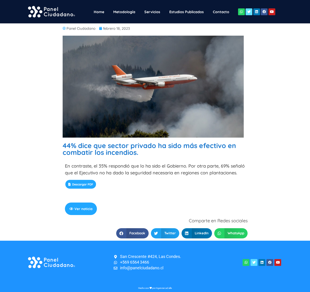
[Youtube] (271, 11)
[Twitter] (249, 11)
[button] (132, 233)
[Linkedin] (256, 11)
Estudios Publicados (186, 12)
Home (99, 12)
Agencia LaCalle (164, 288)
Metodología (124, 12)
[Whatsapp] (241, 11)
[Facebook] (264, 11)
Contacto (221, 12)
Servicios (152, 12)
